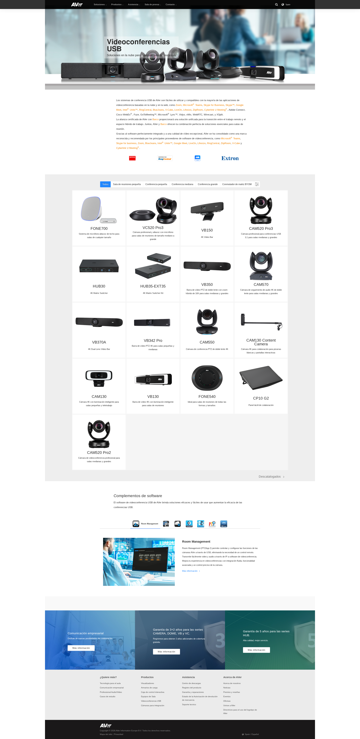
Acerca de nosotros (232, 683)
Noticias (226, 687)
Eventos (226, 696)
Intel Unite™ (130, 110)
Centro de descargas (191, 683)
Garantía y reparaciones (193, 692)
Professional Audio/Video (111, 692)
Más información (190, 571)
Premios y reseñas (231, 692)
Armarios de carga (149, 687)
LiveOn (178, 110)
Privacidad (118, 734)
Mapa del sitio (106, 734)
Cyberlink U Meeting (215, 110)
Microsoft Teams (192, 105)
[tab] (145, 524)
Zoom (179, 105)
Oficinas (226, 701)
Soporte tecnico (189, 704)
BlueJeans (158, 110)
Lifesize (187, 110)
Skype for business (126, 143)
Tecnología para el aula (110, 683)
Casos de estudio (107, 696)
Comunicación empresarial (112, 687)
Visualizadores (147, 683)
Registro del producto (191, 687)
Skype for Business (214, 105)
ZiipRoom (198, 110)
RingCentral (145, 110)
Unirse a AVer (229, 705)
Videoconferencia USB (151, 701)
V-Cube (169, 110)
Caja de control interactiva (152, 692)
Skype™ (230, 105)
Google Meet (180, 143)
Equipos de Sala (148, 696)
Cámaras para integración (152, 705)
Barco (155, 119)
